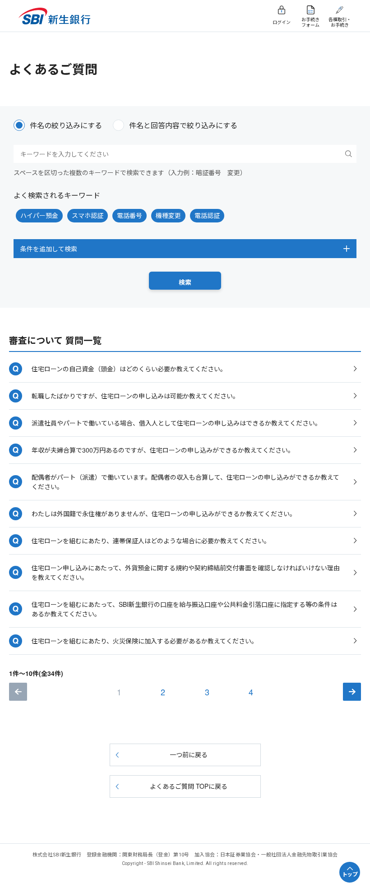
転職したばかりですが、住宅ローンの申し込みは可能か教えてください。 (135, 395)
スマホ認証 (87, 215)
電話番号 (129, 215)
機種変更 (168, 215)
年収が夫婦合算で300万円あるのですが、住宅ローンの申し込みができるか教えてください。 (163, 449)
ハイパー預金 (39, 215)
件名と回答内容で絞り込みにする (183, 125)
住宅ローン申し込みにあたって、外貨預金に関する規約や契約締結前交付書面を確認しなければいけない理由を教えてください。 (186, 572)
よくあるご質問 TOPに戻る (188, 786)
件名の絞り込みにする (66, 125)
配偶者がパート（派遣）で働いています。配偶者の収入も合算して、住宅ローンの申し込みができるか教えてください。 (185, 481)
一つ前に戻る (189, 754)
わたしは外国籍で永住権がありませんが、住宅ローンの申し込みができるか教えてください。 (164, 513)
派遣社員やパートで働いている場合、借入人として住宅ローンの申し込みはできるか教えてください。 (176, 422)
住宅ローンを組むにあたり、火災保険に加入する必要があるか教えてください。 (145, 640)
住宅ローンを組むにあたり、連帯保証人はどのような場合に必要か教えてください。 (151, 540)
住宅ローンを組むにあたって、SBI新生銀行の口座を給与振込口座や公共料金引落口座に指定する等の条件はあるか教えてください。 (184, 609)
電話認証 (207, 215)
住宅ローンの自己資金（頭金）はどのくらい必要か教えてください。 (129, 368)
